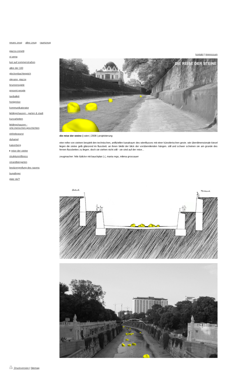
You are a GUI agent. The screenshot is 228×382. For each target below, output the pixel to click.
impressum (212, 54)
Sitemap (35, 368)
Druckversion (21, 368)
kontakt (199, 54)
